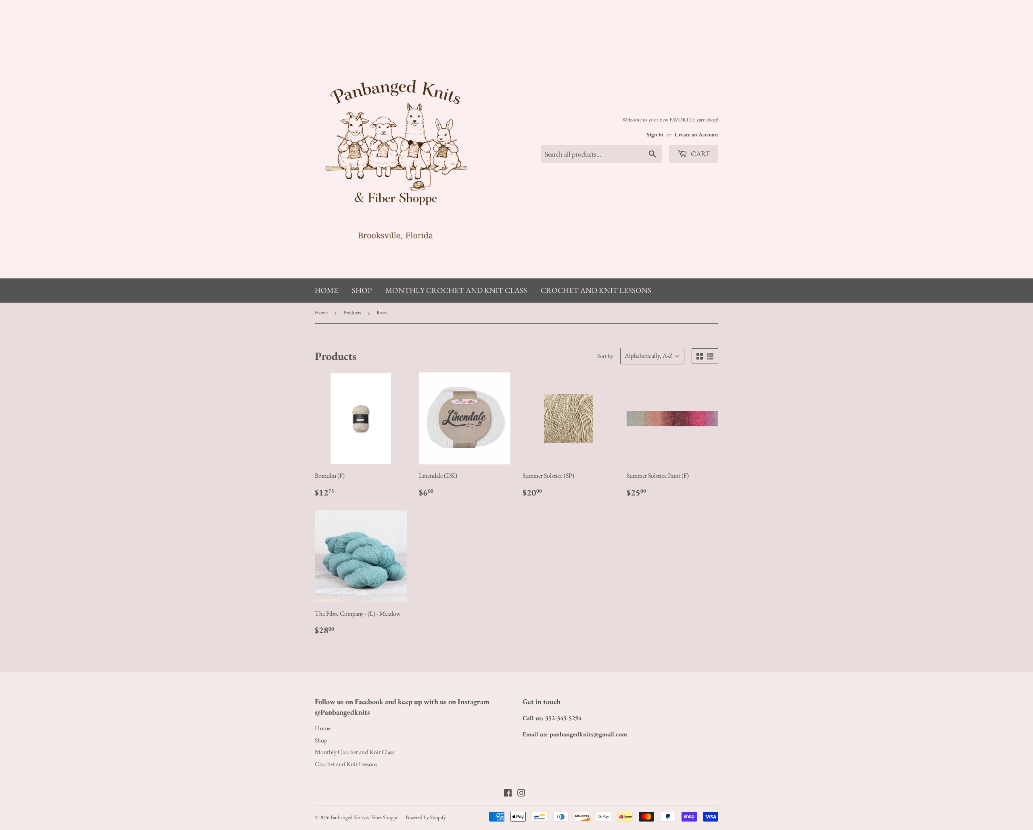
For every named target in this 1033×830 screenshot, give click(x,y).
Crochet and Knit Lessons (596, 290)
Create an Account (696, 134)
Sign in (655, 134)
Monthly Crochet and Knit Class (456, 290)
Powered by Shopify (426, 817)
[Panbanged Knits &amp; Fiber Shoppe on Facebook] (508, 794)
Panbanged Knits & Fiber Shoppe (364, 817)
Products (352, 312)
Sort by (605, 356)
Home (326, 290)
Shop (362, 290)
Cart (699, 153)
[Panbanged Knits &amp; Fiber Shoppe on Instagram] (521, 794)
